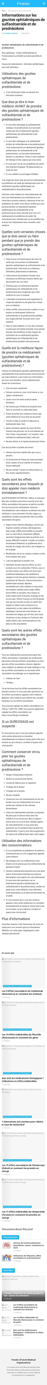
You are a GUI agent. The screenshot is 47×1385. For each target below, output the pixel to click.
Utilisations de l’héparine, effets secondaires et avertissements (27, 1257)
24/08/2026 (8, 1298)
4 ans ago (17, 1250)
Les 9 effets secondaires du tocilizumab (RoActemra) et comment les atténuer (22, 992)
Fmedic (23, 4)
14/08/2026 (6, 1128)
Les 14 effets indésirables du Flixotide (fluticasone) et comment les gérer (21, 1036)
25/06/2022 (25, 33)
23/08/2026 (6, 997)
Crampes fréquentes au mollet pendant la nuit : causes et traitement (23, 1294)
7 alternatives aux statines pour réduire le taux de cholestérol (22, 1123)
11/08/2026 (6, 1174)
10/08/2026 (6, 1221)
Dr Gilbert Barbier (11, 33)
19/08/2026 (6, 1041)
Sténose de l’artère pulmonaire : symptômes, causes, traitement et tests (28, 1245)
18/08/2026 (6, 1084)
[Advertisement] (23, 40)
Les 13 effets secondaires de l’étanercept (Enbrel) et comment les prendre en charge (23, 1168)
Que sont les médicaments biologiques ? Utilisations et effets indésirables (23, 1080)
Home (4, 11)
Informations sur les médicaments (19, 11)
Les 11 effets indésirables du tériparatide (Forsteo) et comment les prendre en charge (23, 1214)
